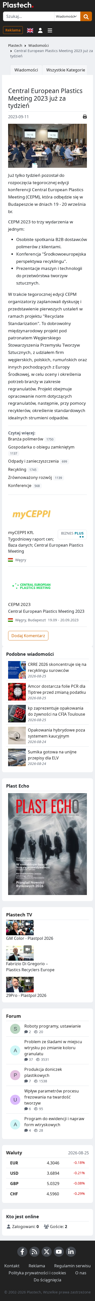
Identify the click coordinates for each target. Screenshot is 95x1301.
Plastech (15, 45)
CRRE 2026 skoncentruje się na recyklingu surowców (57, 667)
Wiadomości (38, 45)
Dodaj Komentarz (28, 635)
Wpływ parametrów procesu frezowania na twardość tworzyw (51, 1097)
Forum (13, 1016)
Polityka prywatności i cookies (37, 1273)
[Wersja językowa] (30, 30)
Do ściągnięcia (47, 1280)
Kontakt (12, 1266)
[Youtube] (59, 1252)
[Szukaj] (86, 16)
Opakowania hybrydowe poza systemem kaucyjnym (56, 733)
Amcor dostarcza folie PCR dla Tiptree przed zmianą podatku (57, 689)
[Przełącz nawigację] (50, 30)
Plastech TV (19, 915)
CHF (14, 1194)
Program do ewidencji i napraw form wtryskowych (54, 1121)
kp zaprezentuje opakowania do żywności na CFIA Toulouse (56, 711)
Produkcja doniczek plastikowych (43, 1072)
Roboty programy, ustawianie (52, 1026)
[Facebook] (22, 1252)
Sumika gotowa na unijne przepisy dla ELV (52, 755)
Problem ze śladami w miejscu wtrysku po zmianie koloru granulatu (53, 1047)
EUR (14, 1163)
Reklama (13, 30)
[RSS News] (34, 1252)
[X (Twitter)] (47, 1252)
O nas (80, 1273)
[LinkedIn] (71, 1252)
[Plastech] (18, 5)
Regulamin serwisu (72, 1266)
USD (14, 1173)
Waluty (14, 1153)
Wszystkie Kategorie (65, 70)
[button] (40, 30)
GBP (14, 1183)
